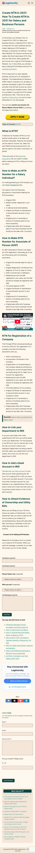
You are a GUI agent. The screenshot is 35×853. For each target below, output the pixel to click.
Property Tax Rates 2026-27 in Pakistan (15, 811)
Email (4, 730)
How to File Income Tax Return (17, 630)
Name (4, 722)
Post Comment (8, 780)
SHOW (18, 124)
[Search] (29, 3)
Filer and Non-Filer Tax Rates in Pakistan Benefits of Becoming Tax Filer (18, 640)
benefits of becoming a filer (12, 97)
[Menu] (32, 3)
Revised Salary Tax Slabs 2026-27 (13, 814)
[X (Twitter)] (15, 700)
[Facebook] (9, 700)
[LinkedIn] (26, 700)
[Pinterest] (20, 700)
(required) (8, 558)
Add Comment (7, 739)
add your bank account (16, 471)
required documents (9, 69)
